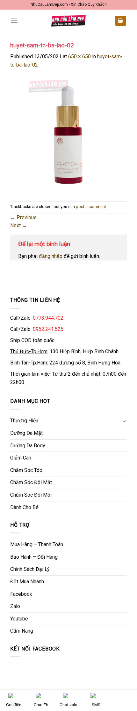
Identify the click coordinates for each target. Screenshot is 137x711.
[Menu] (14, 20)
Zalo (15, 606)
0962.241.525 (48, 329)
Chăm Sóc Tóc (26, 470)
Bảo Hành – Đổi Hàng (34, 557)
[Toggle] (124, 421)
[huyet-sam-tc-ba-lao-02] (68, 135)
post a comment (91, 206)
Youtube (19, 619)
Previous (23, 217)
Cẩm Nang (21, 631)
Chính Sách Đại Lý (30, 569)
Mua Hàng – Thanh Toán (36, 544)
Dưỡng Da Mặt (26, 433)
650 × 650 (79, 56)
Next (18, 225)
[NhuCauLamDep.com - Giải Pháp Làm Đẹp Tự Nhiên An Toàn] (68, 20)
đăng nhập (50, 256)
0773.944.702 (48, 318)
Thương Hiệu (24, 421)
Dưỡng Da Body (27, 446)
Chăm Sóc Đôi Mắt (31, 482)
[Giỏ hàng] (120, 21)
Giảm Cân (20, 458)
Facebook (21, 594)
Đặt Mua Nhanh (27, 582)
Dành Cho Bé (24, 507)
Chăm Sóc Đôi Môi (31, 495)
